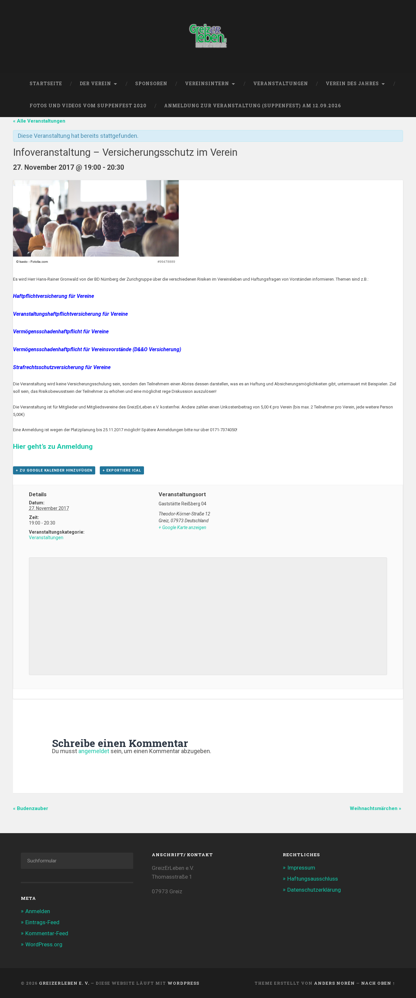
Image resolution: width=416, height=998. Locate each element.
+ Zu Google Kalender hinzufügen (54, 470)
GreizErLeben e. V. (64, 983)
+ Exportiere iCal (122, 470)
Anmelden (37, 911)
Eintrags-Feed (42, 922)
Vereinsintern (207, 83)
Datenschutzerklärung (314, 889)
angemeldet (93, 751)
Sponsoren (151, 83)
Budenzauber (30, 808)
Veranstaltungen (280, 83)
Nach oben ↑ (378, 983)
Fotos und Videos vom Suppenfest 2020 (88, 106)
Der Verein (95, 83)
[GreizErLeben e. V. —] (208, 36)
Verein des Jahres (352, 83)
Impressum (301, 867)
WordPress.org (43, 944)
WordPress (183, 983)
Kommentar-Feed (46, 933)
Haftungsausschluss (312, 878)
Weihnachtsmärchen (375, 808)
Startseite (46, 83)
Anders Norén (334, 983)
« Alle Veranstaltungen (39, 121)
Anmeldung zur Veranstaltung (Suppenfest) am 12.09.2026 (252, 106)
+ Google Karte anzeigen (182, 527)
